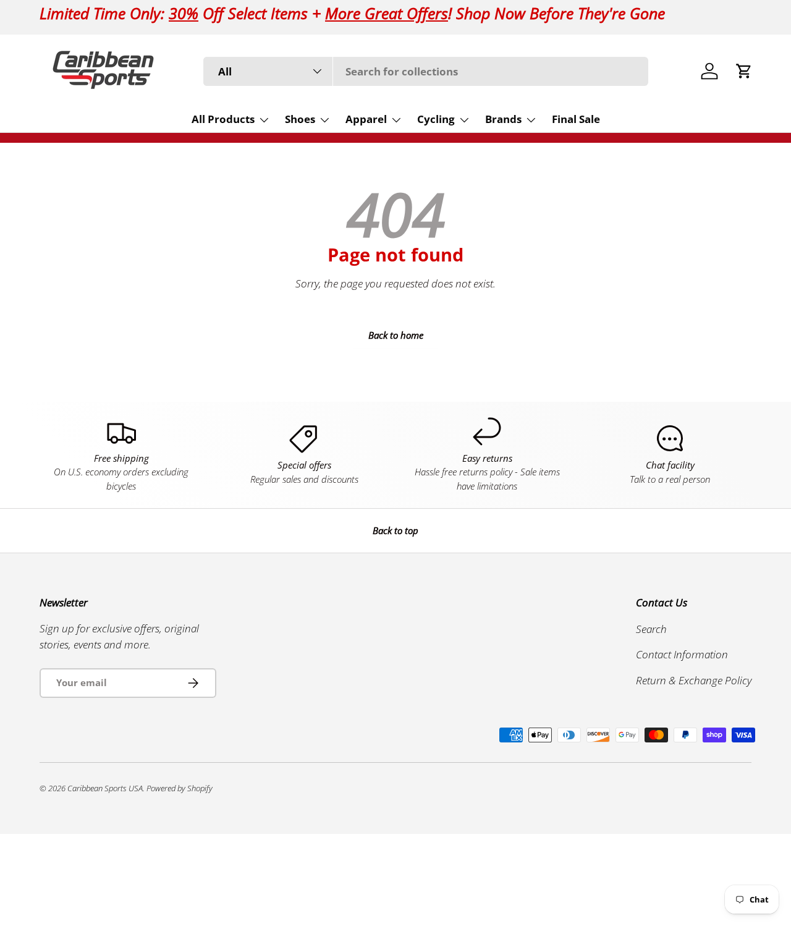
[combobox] (426, 71)
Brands (503, 119)
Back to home (395, 335)
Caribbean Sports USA (105, 788)
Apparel (366, 119)
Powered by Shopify (179, 788)
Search (651, 628)
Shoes (300, 119)
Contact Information (682, 654)
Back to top (395, 530)
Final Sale (576, 119)
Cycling (436, 119)
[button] (744, 71)
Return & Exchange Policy (693, 680)
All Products (223, 119)
